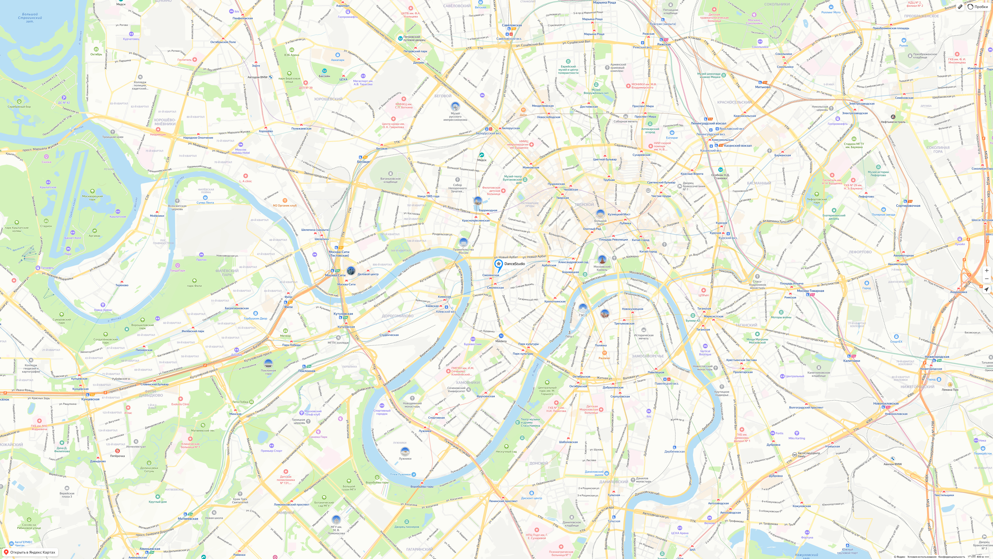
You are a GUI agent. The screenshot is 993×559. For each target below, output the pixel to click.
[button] (960, 7)
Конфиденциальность (951, 556)
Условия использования (921, 556)
